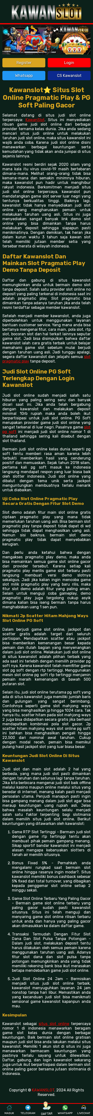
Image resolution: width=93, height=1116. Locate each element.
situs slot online (54, 1023)
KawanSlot (35, 119)
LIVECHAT (83, 1113)
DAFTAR (46, 1113)
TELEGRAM (28, 1113)
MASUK (9, 1113)
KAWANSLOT (43, 1090)
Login (69, 62)
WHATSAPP (65, 1113)
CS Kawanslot (69, 75)
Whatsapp (24, 75)
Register (23, 62)
